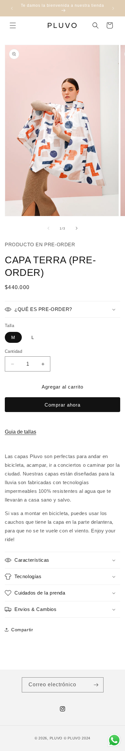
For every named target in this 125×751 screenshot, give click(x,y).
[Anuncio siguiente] (113, 8)
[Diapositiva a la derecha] (77, 228)
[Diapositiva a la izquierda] (48, 228)
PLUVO (56, 738)
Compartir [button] (22, 629)
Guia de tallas (20, 432)
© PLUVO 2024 (77, 738)
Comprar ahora (62, 405)
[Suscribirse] (96, 684)
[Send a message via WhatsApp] (114, 740)
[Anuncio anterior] (12, 8)
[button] (13, 25)
